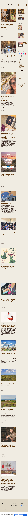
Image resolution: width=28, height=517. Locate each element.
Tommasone (20, 87)
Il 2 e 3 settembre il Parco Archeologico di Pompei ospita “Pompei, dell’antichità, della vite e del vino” (8, 482)
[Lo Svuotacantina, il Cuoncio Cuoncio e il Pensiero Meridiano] (21, 11)
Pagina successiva (10, 496)
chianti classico (25, 83)
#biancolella (24, 72)
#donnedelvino (20, 73)
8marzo (22, 78)
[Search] (26, 5)
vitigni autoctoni (24, 88)
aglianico (26, 78)
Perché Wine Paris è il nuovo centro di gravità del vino (8, 354)
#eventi (19, 74)
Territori (5, 53)
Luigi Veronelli (24, 84)
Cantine (20, 61)
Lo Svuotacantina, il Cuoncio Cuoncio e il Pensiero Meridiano (8, 26)
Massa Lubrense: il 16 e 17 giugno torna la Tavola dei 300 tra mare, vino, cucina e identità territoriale (8, 98)
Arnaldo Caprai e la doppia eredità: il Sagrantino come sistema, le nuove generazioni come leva (8, 411)
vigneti (22, 87)
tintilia (25, 86)
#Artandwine (22, 72)
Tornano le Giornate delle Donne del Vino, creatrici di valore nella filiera (7, 268)
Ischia (22, 84)
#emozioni (23, 73)
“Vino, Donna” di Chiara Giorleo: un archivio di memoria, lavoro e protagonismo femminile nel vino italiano (8, 136)
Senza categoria (3, 201)
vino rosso (20, 88)
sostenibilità (20, 86)
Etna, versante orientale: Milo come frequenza (8, 384)
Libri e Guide (3, 22)
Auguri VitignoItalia (6, 203)
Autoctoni (20, 60)
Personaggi (2, 53)
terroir (24, 86)
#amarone (19, 72)
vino (24, 87)
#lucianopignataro (20, 75)
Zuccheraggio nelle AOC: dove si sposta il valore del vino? (8, 326)
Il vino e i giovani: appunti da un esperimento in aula (8, 233)
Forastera (19, 84)
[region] (14, 514)
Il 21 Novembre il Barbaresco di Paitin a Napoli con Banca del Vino (8, 447)
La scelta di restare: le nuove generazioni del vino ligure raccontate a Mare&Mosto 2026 (8, 57)
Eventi (1, 22)
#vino (19, 78)
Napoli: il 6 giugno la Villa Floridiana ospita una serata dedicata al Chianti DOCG (8, 176)
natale (19, 85)
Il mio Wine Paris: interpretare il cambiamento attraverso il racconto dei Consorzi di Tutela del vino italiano (8, 300)
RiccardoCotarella (22, 85)
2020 (23, 78)
